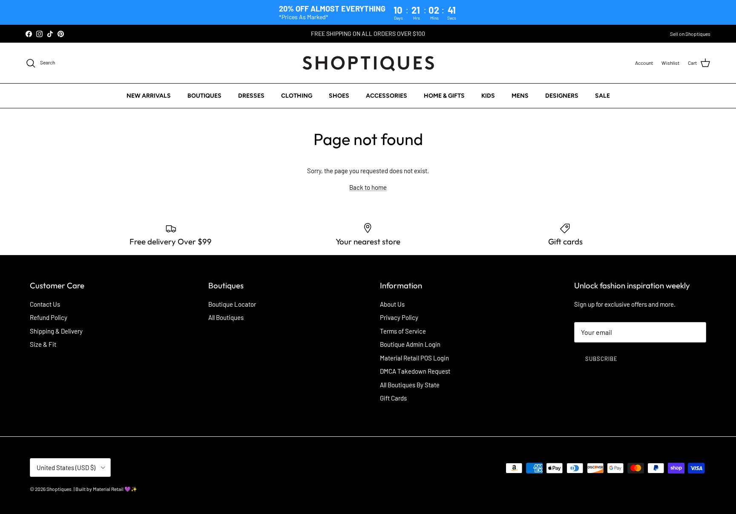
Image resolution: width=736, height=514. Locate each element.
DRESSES (251, 95)
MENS (520, 95)
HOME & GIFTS (444, 95)
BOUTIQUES (204, 95)
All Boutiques (226, 317)
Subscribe (601, 358)
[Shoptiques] (368, 63)
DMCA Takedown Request (415, 371)
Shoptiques (59, 489)
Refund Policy (48, 317)
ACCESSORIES (386, 95)
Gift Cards (393, 398)
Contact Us (45, 304)
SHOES (339, 95)
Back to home (368, 187)
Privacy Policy (399, 317)
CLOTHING (296, 95)
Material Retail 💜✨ (115, 489)
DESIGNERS (561, 95)
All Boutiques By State (410, 385)
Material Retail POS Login (414, 358)
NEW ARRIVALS (148, 95)
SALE (602, 95)
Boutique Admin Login (410, 344)
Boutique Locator (232, 304)
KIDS (488, 95)
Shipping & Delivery (56, 331)
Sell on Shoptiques (690, 34)
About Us (392, 304)
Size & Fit (43, 344)
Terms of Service (403, 331)
